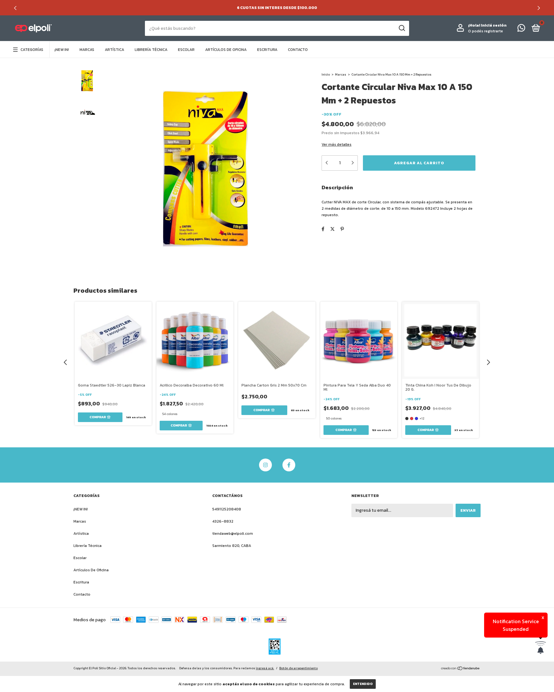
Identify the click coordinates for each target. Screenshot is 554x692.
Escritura (267, 50)
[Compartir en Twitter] (332, 229)
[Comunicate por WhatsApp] (521, 29)
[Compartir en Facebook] (323, 229)
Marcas (87, 50)
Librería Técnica (151, 50)
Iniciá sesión (494, 25)
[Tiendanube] (461, 669)
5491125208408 (226, 509)
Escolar (186, 50)
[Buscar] (401, 28)
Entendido (363, 683)
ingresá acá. (265, 668)
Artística (114, 50)
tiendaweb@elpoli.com (232, 533)
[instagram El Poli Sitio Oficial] (265, 465)
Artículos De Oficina (226, 50)
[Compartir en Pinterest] (342, 229)
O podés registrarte (485, 31)
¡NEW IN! (62, 50)
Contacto (298, 50)
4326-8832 (222, 521)
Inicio (326, 74)
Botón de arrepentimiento (298, 668)
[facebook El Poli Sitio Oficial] (288, 465)
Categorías (32, 50)
